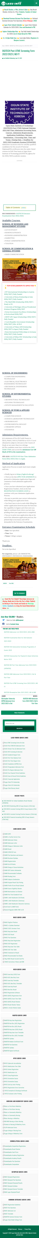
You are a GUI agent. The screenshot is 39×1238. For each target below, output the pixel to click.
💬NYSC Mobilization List (10, 1072)
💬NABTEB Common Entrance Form (12, 1217)
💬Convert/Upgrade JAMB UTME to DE (13, 910)
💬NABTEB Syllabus (8, 1038)
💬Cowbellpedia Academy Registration (13, 1155)
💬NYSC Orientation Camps (10, 1081)
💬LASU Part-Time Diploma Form (12, 758)
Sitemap (20, 1229)
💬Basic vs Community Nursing (11, 1115)
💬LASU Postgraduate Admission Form (13, 767)
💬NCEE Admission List (9, 1211)
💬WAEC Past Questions (9, 937)
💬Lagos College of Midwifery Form (12, 1133)
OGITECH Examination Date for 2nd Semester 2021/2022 (18, 639)
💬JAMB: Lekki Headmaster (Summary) (13, 901)
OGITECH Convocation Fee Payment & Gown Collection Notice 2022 (21, 657)
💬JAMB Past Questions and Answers (13, 855)
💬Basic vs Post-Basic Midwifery (12, 1106)
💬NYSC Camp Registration (10, 1075)
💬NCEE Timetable (8, 1214)
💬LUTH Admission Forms (10, 1127)
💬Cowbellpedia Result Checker (11, 1149)
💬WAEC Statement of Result (11, 953)
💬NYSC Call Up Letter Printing (11, 1084)
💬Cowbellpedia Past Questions (11, 1161)
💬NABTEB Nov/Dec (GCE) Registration (14, 1023)
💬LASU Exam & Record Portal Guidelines (14, 776)
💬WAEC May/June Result (10, 931)
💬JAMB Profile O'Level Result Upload (13, 885)
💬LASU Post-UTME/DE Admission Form (14, 746)
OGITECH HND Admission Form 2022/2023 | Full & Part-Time (20, 675)
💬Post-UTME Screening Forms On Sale (13, 743)
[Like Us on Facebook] (3, 623)
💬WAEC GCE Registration (10, 944)
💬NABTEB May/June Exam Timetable (13, 1032)
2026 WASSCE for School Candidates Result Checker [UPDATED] (17, 802)
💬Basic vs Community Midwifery (12, 1112)
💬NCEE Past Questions (9, 1208)
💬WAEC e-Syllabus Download (11, 925)
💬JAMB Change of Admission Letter (13, 846)
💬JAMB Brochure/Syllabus (10, 858)
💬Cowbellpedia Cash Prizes (10, 1152)
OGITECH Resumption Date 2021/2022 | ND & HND (20, 692)
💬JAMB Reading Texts (9, 876)
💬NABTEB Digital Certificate (11, 1051)
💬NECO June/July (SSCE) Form (11, 974)
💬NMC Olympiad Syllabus (10, 1186)
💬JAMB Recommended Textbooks (12, 873)
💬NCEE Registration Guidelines (11, 1205)
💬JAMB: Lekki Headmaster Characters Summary (16, 904)
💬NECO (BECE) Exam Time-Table (12, 999)
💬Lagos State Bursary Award (11, 788)
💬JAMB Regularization (9, 861)
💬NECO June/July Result (10, 986)
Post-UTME (11, 583)
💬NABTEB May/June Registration (12, 1020)
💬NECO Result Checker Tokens (11, 1005)
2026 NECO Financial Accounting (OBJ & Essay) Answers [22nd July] (18, 818)
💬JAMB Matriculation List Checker (12, 891)
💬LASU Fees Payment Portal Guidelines (14, 773)
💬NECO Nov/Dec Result (10, 989)
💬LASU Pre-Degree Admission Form (13, 770)
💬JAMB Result (7, 849)
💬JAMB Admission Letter (10, 843)
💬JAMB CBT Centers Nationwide (12, 870)
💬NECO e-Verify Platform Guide (12, 1008)
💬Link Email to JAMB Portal (11, 907)
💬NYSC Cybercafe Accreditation (12, 1063)
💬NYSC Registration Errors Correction (13, 1087)
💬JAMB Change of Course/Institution (13, 867)
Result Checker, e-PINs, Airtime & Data (16, 9)
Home (3, 46)
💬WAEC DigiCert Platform (10, 922)
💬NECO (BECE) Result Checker (11, 1002)
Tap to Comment (19, 593)
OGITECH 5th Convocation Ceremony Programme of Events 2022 (20, 648)
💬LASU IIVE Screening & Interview (12, 752)
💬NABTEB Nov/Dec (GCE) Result (12, 1026)
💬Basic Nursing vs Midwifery (11, 1118)
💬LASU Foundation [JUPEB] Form (12, 764)
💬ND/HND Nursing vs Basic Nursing (13, 1121)
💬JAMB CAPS (7, 834)
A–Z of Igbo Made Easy (10, 38)
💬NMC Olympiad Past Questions (12, 1180)
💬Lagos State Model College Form (12, 1220)
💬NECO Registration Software (11, 993)
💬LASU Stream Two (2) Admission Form (14, 749)
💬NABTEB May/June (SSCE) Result (12, 1029)
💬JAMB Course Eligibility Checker (12, 888)
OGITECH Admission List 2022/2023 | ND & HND (19, 632)
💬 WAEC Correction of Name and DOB (13, 962)
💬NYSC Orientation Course (10, 1078)
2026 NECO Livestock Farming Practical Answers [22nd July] (20, 814)
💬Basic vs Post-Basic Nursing (11, 1109)
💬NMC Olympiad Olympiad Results (12, 1183)
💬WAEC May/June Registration (11, 940)
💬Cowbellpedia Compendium (11, 1164)
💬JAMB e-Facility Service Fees (11, 837)
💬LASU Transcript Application (11, 779)
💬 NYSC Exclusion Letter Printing (12, 1094)
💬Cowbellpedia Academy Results (12, 1158)
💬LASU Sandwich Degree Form (11, 755)
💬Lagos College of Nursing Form (12, 1130)
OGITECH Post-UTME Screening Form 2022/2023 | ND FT (21, 685)
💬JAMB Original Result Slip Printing (13, 882)
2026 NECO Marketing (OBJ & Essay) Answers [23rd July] (19, 806)
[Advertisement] (19, 81)
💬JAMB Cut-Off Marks (9, 864)
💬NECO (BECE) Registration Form (12, 996)
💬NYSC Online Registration (10, 1069)
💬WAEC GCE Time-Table (10, 950)
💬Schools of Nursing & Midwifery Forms (14, 1124)
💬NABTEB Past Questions (10, 1045)
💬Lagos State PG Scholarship (11, 782)
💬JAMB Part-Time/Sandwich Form (12, 895)
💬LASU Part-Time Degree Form (11, 761)
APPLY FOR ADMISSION (25, 477)
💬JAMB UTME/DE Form (9, 852)
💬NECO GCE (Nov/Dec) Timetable (12, 983)
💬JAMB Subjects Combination (11, 879)
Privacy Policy (27, 1229)
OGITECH (7, 46)
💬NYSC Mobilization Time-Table (12, 1066)
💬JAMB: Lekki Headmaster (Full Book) (13, 898)
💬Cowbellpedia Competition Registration (14, 1146)
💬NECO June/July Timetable (11, 980)
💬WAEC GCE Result (8, 934)
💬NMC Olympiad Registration (11, 1177)
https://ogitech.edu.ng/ (25, 474)
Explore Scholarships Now (10, 31)
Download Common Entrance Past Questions (16, 18)
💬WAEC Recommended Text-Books (12, 956)
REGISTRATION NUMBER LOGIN (16, 491)
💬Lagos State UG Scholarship (11, 785)
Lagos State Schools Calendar (13, 25)
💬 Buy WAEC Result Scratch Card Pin (13, 959)
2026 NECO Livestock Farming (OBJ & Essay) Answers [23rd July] (19, 810)
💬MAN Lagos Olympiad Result (11, 1192)
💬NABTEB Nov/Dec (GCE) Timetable (13, 1035)
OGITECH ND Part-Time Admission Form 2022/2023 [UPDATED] (20, 666)
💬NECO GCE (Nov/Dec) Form (11, 977)
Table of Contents (16, 208)
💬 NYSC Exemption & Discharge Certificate (15, 1091)
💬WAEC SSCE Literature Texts (11, 928)
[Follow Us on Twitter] (3, 619)
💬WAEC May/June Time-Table (11, 947)
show (23, 207)
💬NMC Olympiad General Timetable (13, 1189)
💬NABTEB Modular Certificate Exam (13, 1042)
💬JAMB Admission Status (10, 840)
